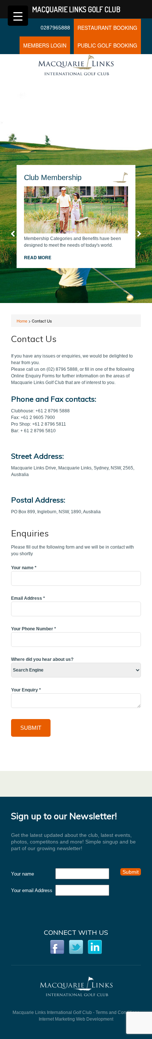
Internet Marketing (57, 1019)
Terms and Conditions (117, 1012)
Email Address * (28, 598)
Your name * (24, 567)
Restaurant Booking (107, 27)
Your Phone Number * (33, 628)
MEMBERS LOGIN (44, 45)
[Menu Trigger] (18, 16)
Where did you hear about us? (42, 659)
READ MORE (37, 257)
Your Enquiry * (26, 690)
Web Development (94, 1019)
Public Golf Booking (107, 45)
